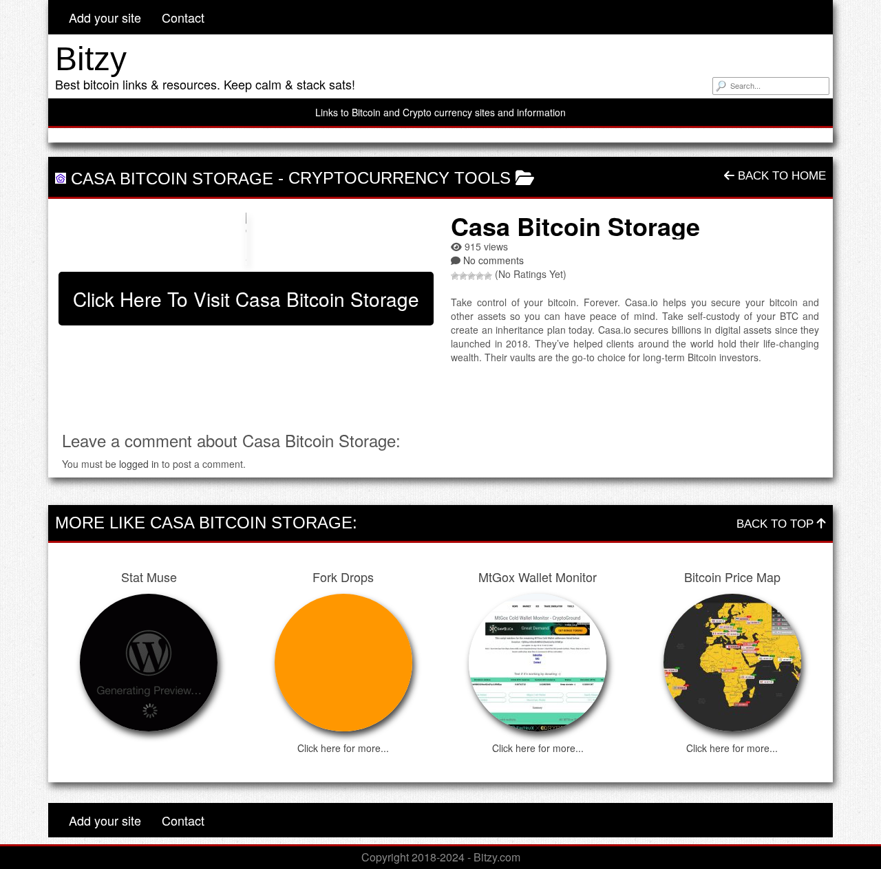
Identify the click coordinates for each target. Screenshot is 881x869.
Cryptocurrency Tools (399, 178)
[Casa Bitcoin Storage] (246, 239)
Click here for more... (343, 748)
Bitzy (91, 59)
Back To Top (776, 523)
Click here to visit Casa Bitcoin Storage (246, 298)
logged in (139, 464)
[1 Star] (455, 276)
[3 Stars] (471, 276)
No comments (493, 260)
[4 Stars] (480, 276)
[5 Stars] (488, 276)
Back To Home (780, 175)
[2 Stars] (463, 276)
